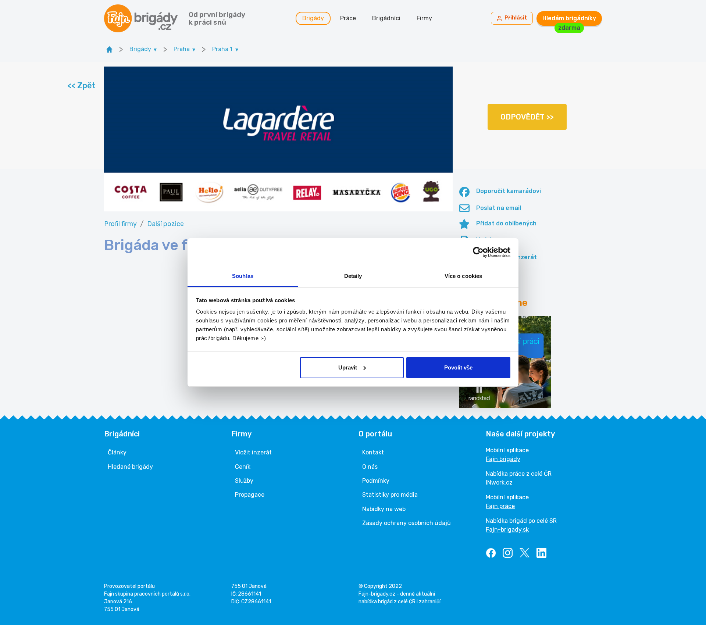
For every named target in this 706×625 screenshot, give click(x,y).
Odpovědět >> (527, 117)
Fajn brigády (503, 459)
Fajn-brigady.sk (507, 529)
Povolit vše (458, 367)
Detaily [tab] (353, 276)
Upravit (347, 367)
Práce (348, 18)
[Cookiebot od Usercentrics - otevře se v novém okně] (478, 252)
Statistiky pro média (390, 494)
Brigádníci (386, 18)
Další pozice (165, 224)
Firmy (424, 18)
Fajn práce (500, 506)
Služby (244, 480)
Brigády (313, 18)
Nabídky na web (384, 509)
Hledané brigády (130, 466)
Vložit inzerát (253, 452)
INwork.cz (499, 482)
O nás (370, 466)
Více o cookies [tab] (463, 276)
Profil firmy (120, 224)
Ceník (242, 466)
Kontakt (373, 452)
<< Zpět (81, 85)
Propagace (249, 494)
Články (117, 452)
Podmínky (375, 480)
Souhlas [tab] (242, 276)
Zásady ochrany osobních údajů (406, 522)
